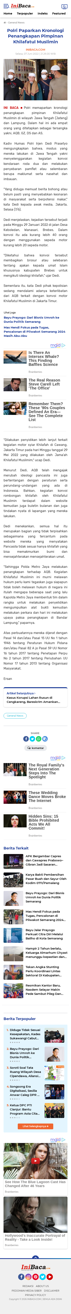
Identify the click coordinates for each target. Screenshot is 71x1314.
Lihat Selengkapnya (35, 1126)
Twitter (44, 1282)
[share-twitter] (32, 739)
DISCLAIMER (51, 1290)
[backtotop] (35, 1259)
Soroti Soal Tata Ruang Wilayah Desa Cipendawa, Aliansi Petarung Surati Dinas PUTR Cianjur (25, 1072)
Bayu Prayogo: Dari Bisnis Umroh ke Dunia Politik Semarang (24, 1053)
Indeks (43, 13)
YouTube (52, 1282)
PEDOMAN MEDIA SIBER (27, 1290)
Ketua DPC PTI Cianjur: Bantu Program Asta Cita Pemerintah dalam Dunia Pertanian (24, 1109)
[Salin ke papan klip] (45, 739)
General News (15, 715)
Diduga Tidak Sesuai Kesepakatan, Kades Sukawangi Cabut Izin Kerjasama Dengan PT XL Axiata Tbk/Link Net (25, 1034)
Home (8, 13)
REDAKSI (28, 1286)
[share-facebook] (26, 739)
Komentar (37, 748)
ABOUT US (42, 1286)
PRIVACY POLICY (35, 1295)
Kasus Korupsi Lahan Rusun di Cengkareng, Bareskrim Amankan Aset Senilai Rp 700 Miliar (32, 700)
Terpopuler (25, 13)
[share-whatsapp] (38, 739)
